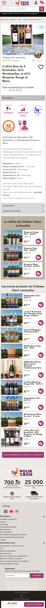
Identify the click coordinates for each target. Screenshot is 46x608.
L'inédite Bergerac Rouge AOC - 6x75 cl (33, 383)
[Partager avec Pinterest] (17, 90)
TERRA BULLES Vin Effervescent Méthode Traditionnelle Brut (33, 365)
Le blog (2, 540)
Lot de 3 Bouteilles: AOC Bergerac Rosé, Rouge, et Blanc (33, 314)
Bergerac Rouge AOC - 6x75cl (31, 233)
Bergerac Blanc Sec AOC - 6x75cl (32, 265)
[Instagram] (16, 511)
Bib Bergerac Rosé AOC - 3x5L (32, 347)
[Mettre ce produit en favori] (41, 67)
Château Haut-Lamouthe (13, 58)
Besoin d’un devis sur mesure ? (11, 559)
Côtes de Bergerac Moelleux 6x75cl (32, 331)
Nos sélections (5, 529)
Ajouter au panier (33, 604)
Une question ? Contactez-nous (11, 546)
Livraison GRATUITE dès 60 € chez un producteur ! (19, 13)
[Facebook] (5, 511)
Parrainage (4, 524)
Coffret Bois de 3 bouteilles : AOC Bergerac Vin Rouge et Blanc (33, 433)
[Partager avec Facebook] (14, 90)
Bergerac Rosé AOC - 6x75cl (30, 249)
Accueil (5, 19)
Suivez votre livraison (8, 551)
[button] (38, 241)
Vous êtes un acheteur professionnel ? (14, 556)
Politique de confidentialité (28, 589)
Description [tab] (7, 98)
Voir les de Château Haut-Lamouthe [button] (23, 455)
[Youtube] (11, 511)
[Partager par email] (20, 90)
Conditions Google (11, 583)
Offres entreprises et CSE (9, 564)
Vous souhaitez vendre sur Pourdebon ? (14, 561)
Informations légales (21, 599)
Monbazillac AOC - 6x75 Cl (32, 399)
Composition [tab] (8, 206)
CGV (21, 595)
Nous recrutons (6, 553)
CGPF (22, 597)
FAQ (1, 548)
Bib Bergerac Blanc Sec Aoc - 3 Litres (33, 415)
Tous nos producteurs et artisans (12, 537)
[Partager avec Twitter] (10, 90)
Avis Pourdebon (6, 532)
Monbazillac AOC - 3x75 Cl (32, 297)
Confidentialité (32, 581)
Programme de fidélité (8, 527)
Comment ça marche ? (8, 519)
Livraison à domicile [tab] (11, 211)
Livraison (3, 522)
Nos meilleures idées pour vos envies (13, 535)
